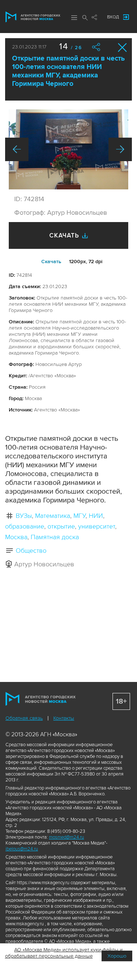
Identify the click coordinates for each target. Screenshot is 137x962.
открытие (61, 526)
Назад (16, 149)
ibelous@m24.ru (21, 849)
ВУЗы (24, 516)
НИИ (96, 516)
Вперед (120, 149)
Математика (52, 516)
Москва (16, 537)
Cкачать (51, 261)
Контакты (63, 718)
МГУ (79, 516)
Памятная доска (55, 537)
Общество (31, 551)
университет (96, 526)
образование (24, 526)
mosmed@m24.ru (66, 837)
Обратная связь (24, 718)
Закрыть (123, 47)
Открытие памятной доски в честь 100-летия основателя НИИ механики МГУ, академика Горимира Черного (68, 71)
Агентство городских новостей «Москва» (32, 16)
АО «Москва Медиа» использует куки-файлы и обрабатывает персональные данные (64, 953)
